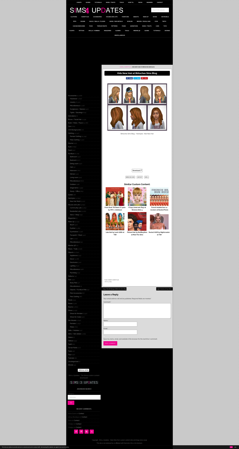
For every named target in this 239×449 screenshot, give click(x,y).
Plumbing (73, 273)
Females (73, 323)
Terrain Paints (72, 348)
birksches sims (130, 177)
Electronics (74, 262)
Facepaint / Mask (76, 235)
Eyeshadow (74, 232)
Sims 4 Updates (97, 11)
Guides (70, 195)
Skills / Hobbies (73, 330)
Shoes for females (76, 313)
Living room (74, 177)
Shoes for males (75, 317)
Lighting (72, 266)
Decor (72, 259)
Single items (74, 188)
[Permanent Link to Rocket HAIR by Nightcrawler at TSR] (159, 230)
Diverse (70, 143)
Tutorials (71, 358)
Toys (69, 354)
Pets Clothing (74, 296)
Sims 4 (146, 177)
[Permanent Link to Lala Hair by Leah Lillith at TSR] (115, 230)
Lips (71, 238)
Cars (69, 126)
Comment (107, 302)
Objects (70, 252)
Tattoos (70, 341)
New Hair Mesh (75, 201)
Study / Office (75, 191)
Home (121, 67)
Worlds (70, 365)
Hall (71, 167)
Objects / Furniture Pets (78, 290)
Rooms (70, 307)
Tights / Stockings (76, 112)
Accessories (72, 96)
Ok (231, 447)
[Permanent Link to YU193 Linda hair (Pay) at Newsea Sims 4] (137, 205)
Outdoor (73, 184)
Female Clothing (75, 136)
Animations (72, 116)
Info (235, 447)
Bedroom (73, 160)
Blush (72, 225)
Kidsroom (73, 170)
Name (105, 320)
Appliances (74, 255)
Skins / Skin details (74, 334)
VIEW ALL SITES (83, 370)
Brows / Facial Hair (74, 119)
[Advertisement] (119, 52)
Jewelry (72, 102)
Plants (70, 300)
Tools (70, 351)
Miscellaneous (75, 106)
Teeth (70, 344)
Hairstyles (127, 67)
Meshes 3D (72, 245)
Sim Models (72, 320)
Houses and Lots (74, 205)
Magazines (72, 218)
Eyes (70, 147)
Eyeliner (73, 228)
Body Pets (73, 283)
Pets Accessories (76, 293)
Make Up (71, 222)
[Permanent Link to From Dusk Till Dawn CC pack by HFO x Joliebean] (115, 205)
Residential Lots (75, 211)
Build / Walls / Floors (75, 123)
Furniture (71, 154)
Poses (70, 303)
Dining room (74, 164)
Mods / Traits (72, 249)
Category (71, 393)
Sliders (70, 337)
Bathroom (73, 157)
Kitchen (72, 174)
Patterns (71, 276)
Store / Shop (74, 215)
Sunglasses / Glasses (77, 109)
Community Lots (76, 208)
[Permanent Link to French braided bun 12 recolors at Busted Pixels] (159, 205)
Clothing (71, 133)
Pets (69, 280)
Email (105, 328)
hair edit (139, 177)
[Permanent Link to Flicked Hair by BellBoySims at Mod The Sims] (137, 230)
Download (136, 170)
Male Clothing (74, 140)
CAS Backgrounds (74, 130)
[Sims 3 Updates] (84, 382)
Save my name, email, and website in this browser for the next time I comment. (130, 339)
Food (70, 150)
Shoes (70, 310)
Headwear (73, 99)
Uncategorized (73, 361)
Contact (81, 413)
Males (72, 327)
